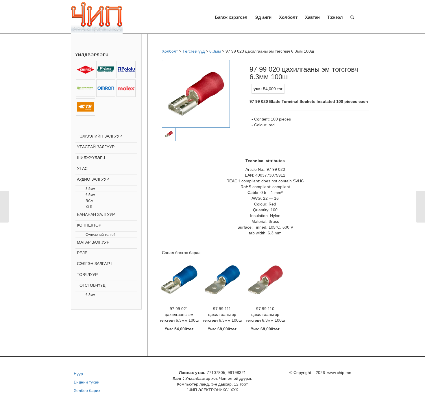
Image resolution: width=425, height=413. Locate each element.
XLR (89, 207)
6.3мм (90, 295)
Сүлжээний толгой (101, 235)
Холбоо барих (87, 390)
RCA (89, 201)
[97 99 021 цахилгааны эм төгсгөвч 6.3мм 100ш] (4, 207)
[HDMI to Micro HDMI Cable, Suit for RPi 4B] (420, 207)
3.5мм (90, 189)
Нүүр (78, 373)
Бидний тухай (86, 382)
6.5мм (90, 195)
